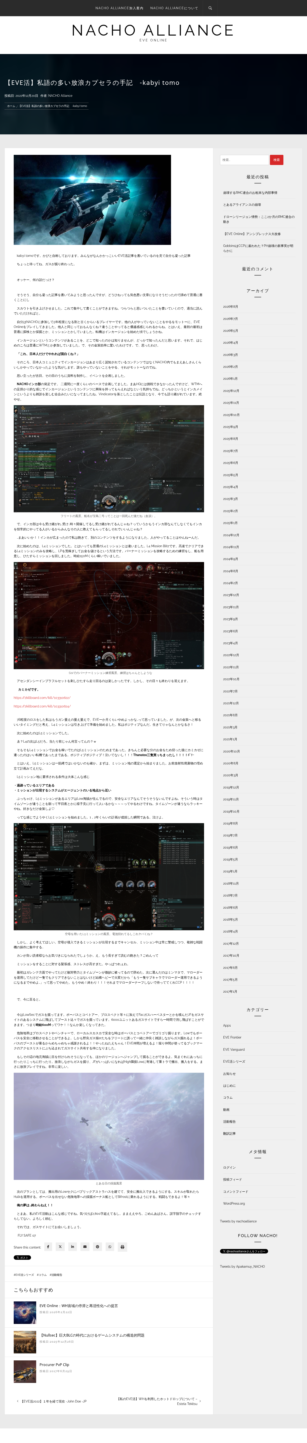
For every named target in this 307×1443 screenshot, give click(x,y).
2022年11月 (231, 667)
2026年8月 (230, 306)
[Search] (210, 8)
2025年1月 (230, 523)
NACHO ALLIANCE (153, 30)
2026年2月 (230, 366)
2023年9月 (230, 619)
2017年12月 (231, 943)
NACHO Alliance (60, 95)
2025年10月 (231, 415)
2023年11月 (231, 607)
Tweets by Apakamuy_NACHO (242, 1266)
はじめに (229, 1085)
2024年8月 (230, 571)
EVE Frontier (232, 1037)
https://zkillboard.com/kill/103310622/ (42, 698)
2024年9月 (230, 559)
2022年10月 (231, 679)
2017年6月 (230, 967)
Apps (227, 1025)
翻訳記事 (229, 1133)
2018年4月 (230, 931)
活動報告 (56, 1274)
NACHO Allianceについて (174, 8)
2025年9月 (230, 427)
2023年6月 (230, 631)
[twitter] (60, 1246)
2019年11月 (231, 799)
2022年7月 (230, 691)
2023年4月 (230, 643)
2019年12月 (231, 787)
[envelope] (84, 1246)
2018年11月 (231, 883)
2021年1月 (230, 739)
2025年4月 (230, 487)
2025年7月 (230, 451)
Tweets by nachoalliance (238, 1221)
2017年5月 (230, 979)
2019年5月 (230, 859)
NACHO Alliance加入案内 (120, 8)
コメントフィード (235, 1191)
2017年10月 (231, 955)
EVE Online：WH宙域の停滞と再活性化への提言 (79, 1305)
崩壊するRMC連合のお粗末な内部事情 (250, 192)
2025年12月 (231, 391)
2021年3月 (230, 727)
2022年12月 (231, 655)
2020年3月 (230, 775)
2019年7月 (230, 835)
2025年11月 (231, 402)
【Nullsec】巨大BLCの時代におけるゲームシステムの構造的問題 (92, 1335)
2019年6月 (230, 847)
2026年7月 (230, 319)
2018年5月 (230, 919)
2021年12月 (231, 703)
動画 (226, 1109)
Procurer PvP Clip (54, 1364)
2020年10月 (231, 751)
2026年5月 (230, 330)
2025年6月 (230, 463)
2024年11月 (231, 547)
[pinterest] (97, 1246)
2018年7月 (230, 895)
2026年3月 (230, 355)
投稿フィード (232, 1179)
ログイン (229, 1167)
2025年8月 (230, 438)
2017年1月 (230, 991)
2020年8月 (230, 763)
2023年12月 (231, 595)
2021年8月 (230, 715)
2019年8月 (230, 823)
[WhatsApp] (110, 1246)
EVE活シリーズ (25, 1274)
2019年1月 (230, 871)
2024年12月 (231, 535)
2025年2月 (230, 511)
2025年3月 (230, 499)
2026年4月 (230, 342)
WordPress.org (234, 1203)
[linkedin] (72, 1246)
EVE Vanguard (234, 1049)
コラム (43, 1274)
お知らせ (229, 1073)
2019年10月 (231, 811)
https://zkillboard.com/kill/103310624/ (42, 706)
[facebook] (48, 1246)
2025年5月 (230, 475)
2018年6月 (230, 907)
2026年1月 (230, 378)
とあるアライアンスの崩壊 (242, 204)
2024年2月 (230, 583)
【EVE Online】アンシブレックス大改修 (252, 234)
